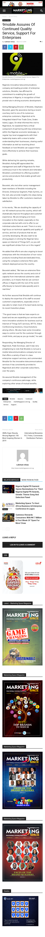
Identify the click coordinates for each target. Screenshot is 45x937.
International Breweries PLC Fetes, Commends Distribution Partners (33, 435)
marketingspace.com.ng (22, 402)
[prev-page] (3, 529)
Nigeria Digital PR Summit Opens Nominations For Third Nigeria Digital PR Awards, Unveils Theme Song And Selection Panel (29, 492)
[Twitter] (10, 47)
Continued (29, 399)
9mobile (12, 399)
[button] (4, 10)
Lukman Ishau (10, 42)
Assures (20, 399)
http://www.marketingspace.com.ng (22, 468)
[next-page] (7, 529)
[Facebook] (4, 47)
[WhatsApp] (21, 47)
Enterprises (7, 402)
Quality (35, 402)
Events (5, 492)
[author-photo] (22, 461)
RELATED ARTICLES (11, 480)
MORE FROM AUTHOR (30, 480)
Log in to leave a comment (22, 545)
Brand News (13, 16)
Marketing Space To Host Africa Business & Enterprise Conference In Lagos (29, 506)
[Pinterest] (15, 47)
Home (4, 16)
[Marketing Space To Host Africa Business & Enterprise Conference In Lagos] (8, 506)
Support (13, 404)
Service (5, 404)
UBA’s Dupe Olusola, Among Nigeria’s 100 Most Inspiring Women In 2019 (12, 437)
